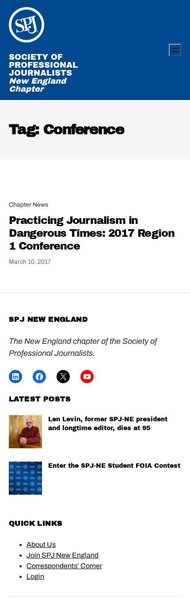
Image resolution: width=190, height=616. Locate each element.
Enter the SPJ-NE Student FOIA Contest (114, 465)
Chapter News (28, 204)
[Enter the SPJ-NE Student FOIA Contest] (25, 479)
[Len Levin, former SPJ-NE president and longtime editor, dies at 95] (25, 433)
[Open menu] (175, 50)
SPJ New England (48, 319)
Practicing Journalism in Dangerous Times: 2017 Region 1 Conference (91, 233)
